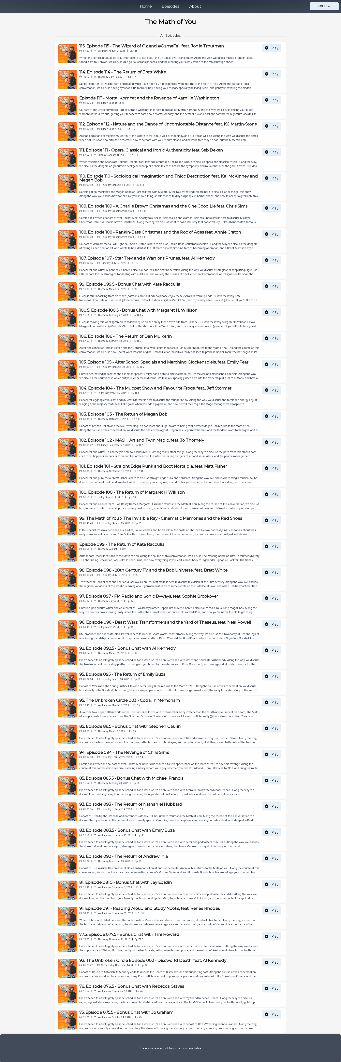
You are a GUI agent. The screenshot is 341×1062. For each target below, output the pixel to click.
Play (275, 48)
